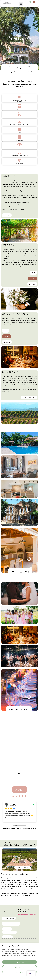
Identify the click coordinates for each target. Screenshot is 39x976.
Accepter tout (19, 962)
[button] (21, 4)
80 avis (33, 828)
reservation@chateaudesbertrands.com (26, 914)
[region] (19, 959)
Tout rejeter (19, 972)
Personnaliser (19, 967)
